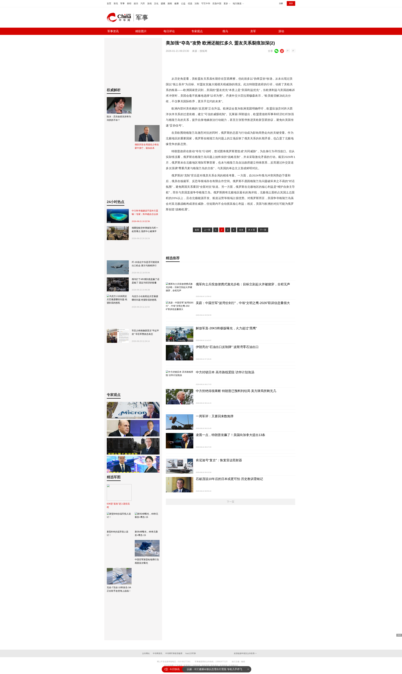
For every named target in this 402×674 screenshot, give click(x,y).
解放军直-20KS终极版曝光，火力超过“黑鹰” (226, 328)
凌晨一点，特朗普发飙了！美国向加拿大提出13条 (230, 435)
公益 (183, 3)
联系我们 (187, 665)
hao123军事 (190, 653)
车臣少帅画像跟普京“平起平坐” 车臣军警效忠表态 (145, 332)
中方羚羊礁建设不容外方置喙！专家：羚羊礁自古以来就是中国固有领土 (145, 212)
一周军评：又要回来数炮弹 (215, 416)
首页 (109, 3)
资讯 (116, 3)
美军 (253, 31)
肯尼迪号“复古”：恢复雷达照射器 (219, 460)
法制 (197, 3)
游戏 (149, 3)
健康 (176, 3)
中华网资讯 (157, 653)
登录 (291, 3)
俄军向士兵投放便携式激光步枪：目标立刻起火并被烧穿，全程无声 (243, 284)
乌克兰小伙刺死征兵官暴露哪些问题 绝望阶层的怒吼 (145, 298)
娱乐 (136, 3)
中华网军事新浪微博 (173, 653)
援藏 (163, 3)
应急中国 (216, 3)
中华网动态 (233, 665)
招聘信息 (196, 665)
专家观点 (197, 31)
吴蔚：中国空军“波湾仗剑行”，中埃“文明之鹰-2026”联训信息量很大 (243, 303)
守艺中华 (205, 3)
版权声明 (205, 665)
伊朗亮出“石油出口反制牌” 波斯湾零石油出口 (227, 347)
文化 (156, 3)
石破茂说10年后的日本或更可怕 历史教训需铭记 (229, 479)
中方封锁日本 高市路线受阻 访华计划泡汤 (225, 372)
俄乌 (225, 31)
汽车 (143, 3)
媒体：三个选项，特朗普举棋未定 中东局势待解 (213, 669)
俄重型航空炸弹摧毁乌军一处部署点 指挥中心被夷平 (145, 230)
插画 (170, 3)
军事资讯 (113, 31)
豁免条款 (214, 665)
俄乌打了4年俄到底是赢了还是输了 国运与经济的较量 (145, 281)
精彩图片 (141, 31)
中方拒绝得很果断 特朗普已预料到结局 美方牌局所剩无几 (236, 391)
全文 (241, 230)
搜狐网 (203, 51)
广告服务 (178, 665)
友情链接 (223, 665)
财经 (129, 3)
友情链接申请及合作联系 (245, 653)
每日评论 (169, 31)
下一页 (263, 230)
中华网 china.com (120, 17)
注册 (281, 3)
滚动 (281, 31)
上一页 (207, 230)
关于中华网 (169, 665)
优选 (190, 3)
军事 (122, 3)
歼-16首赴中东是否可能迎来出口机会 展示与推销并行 (145, 264)
